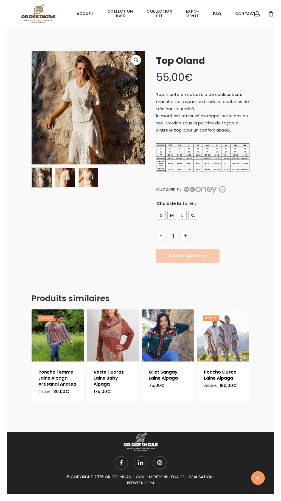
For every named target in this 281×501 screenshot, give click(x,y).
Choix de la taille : (176, 203)
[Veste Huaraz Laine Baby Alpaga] (113, 335)
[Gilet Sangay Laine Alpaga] (168, 335)
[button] (136, 60)
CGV (140, 477)
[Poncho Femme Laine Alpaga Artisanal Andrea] (58, 335)
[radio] (161, 215)
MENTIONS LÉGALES (166, 477)
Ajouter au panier (187, 256)
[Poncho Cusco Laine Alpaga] (223, 335)
